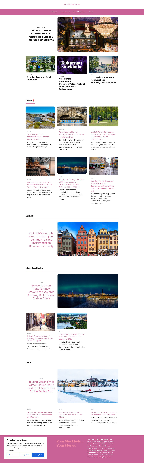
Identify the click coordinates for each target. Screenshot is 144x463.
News (91, 12)
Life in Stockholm (79, 12)
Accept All (38, 455)
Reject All (26, 455)
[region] (25, 448)
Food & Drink (65, 12)
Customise (13, 455)
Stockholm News (72, 4)
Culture (54, 12)
